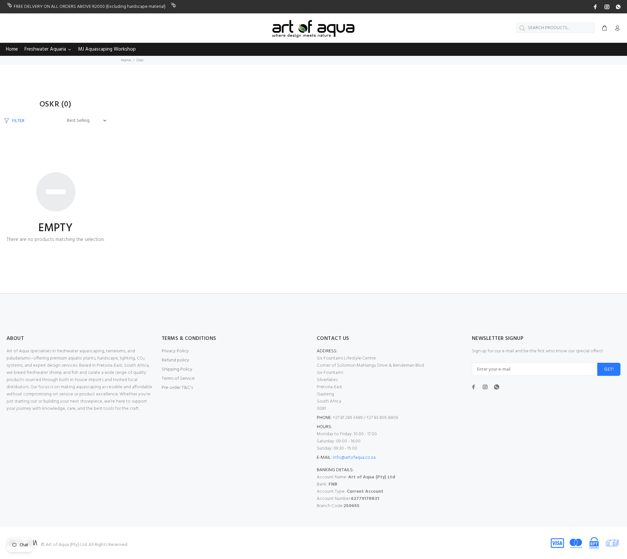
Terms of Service (178, 378)
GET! (609, 369)
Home (126, 60)
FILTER (18, 120)
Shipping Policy (177, 369)
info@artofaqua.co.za (354, 457)
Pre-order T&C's (177, 387)
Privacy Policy (175, 351)
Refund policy (175, 360)
